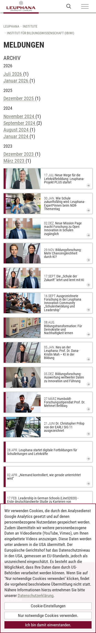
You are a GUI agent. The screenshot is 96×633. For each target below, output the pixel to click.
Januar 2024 (16, 136)
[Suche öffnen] (69, 6)
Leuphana (11, 26)
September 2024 (19, 123)
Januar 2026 (16, 81)
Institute (30, 26)
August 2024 (16, 130)
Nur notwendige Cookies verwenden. (48, 615)
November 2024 (19, 116)
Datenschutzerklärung (35, 595)
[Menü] (85, 7)
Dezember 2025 (19, 98)
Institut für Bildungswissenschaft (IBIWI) (40, 33)
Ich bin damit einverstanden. (48, 624)
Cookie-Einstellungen (48, 605)
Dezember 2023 (19, 154)
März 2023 (14, 161)
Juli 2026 (13, 74)
